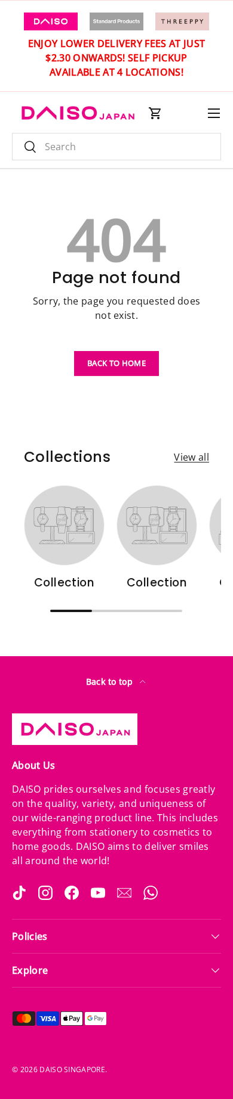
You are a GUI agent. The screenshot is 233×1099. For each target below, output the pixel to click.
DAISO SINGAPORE (72, 1069)
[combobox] (116, 147)
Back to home (116, 363)
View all (191, 457)
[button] (155, 113)
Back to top (111, 681)
